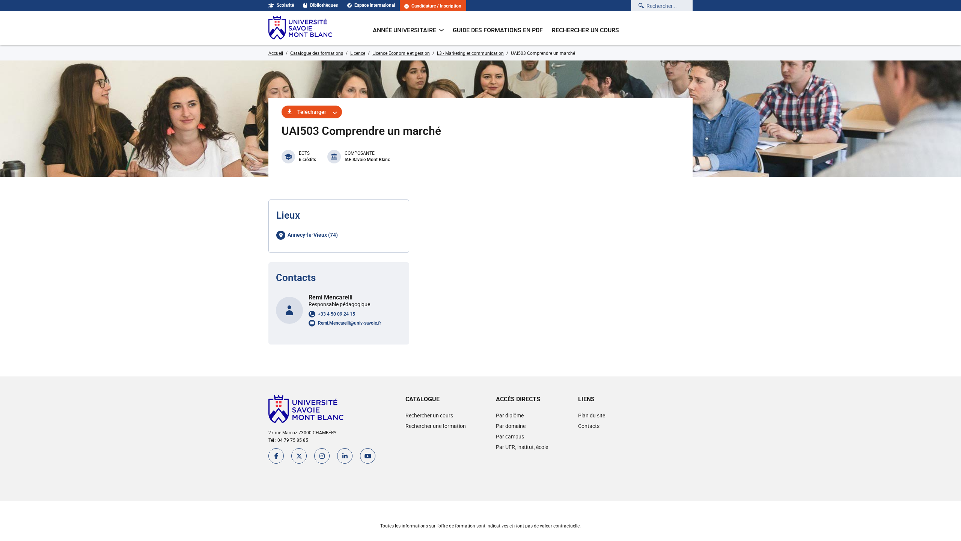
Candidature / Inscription (436, 6)
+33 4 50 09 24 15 (336, 314)
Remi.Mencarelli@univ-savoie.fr (349, 323)
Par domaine (511, 425)
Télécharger (311, 111)
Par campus (510, 436)
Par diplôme (510, 415)
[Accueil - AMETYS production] (300, 28)
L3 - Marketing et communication (470, 53)
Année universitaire (404, 30)
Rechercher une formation (435, 425)
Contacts (588, 425)
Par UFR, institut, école (522, 446)
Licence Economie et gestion (401, 53)
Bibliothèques (324, 5)
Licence (357, 53)
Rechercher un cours (585, 30)
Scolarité (285, 5)
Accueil (275, 53)
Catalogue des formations (316, 53)
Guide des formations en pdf (498, 30)
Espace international (374, 5)
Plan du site (591, 415)
